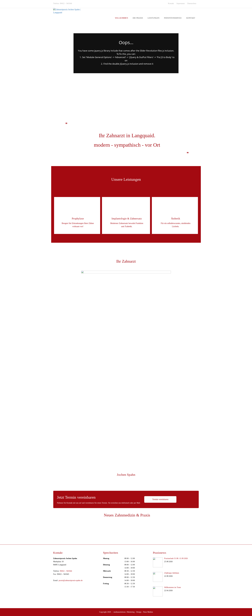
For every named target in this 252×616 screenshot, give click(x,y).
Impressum (181, 3)
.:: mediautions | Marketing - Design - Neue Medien (132, 612)
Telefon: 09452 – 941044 (62, 3)
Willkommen (121, 18)
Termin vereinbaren (160, 499)
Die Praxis (138, 18)
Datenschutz (191, 3)
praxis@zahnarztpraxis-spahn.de (71, 580)
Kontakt (171, 3)
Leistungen (153, 18)
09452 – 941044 (66, 571)
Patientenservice (173, 18)
